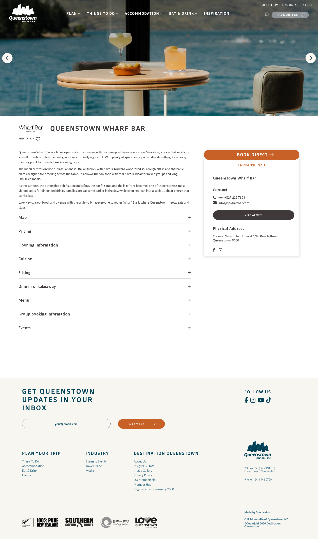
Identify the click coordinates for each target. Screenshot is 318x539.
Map (23, 217)
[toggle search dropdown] (266, 15)
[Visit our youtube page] (260, 400)
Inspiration (216, 13)
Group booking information (44, 314)
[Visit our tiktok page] (268, 400)
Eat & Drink (181, 13)
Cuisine (25, 258)
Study (307, 5)
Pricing (25, 231)
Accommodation (142, 13)
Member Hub (142, 485)
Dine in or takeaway (37, 286)
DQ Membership (145, 480)
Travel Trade (94, 466)
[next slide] (310, 58)
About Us (140, 461)
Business (292, 5)
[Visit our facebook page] (246, 400)
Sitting (24, 272)
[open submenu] (79, 13)
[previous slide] (7, 58)
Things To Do (101, 13)
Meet (265, 5)
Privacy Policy (143, 475)
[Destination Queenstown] (23, 13)
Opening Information (38, 245)
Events (25, 327)
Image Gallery (143, 471)
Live (277, 5)
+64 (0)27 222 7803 (231, 197)
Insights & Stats (144, 466)
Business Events (96, 461)
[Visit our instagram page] (252, 400)
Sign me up (136, 424)
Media (90, 471)
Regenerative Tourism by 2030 (154, 489)
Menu (24, 300)
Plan (71, 13)
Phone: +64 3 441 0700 (258, 479)
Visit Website (253, 215)
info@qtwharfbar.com (233, 203)
